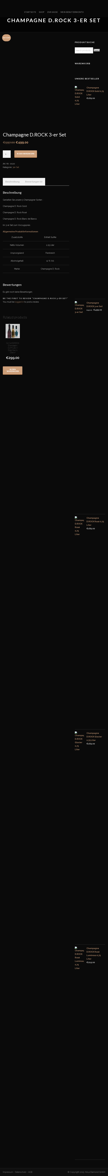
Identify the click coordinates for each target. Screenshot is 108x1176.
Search (97, 50)
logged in (19, 302)
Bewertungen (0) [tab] (33, 182)
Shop (41, 12)
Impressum (8, 1172)
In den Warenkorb (25, 154)
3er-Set (16, 167)
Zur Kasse (52, 12)
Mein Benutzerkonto (72, 12)
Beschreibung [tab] (12, 182)
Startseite (30, 12)
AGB (30, 1172)
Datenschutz (20, 1172)
